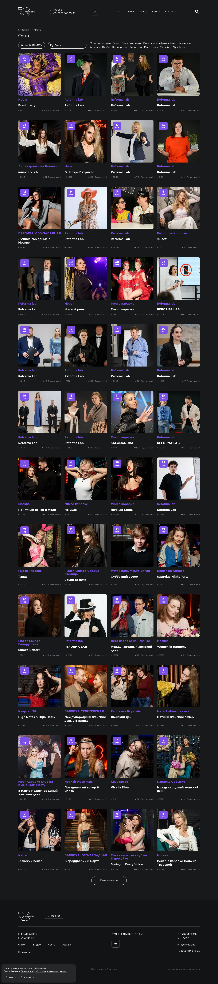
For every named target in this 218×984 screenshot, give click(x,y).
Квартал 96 (27, 711)
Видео (131, 12)
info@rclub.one (186, 945)
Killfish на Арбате (170, 571)
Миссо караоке (122, 303)
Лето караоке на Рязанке (37, 166)
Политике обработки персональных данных (44, 971)
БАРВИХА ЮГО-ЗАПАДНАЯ (39, 233)
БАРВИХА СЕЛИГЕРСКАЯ (84, 711)
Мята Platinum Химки (173, 711)
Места (143, 12)
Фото (120, 12)
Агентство (112, 969)
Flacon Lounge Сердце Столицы (82, 573)
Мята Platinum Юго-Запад (130, 571)
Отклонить (27, 977)
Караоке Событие (171, 781)
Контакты (170, 12)
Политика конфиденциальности (183, 969)
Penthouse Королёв (172, 233)
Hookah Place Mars (79, 781)
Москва (24, 504)
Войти (191, 916)
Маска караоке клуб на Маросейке (129, 857)
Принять (11, 977)
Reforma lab (74, 99)
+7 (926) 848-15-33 (64, 13)
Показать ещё (109, 880)
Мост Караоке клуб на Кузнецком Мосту (35, 783)
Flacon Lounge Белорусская (29, 643)
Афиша (156, 12)
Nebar (22, 99)
